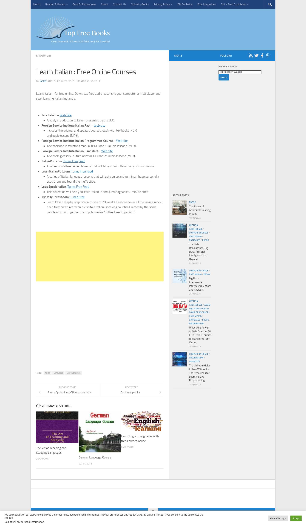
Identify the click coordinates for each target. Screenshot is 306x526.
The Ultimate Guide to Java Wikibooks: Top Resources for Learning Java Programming (200, 373)
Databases (194, 240)
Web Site (66, 115)
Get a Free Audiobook (233, 4)
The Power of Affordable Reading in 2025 (200, 210)
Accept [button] (296, 518)
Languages (44, 55)
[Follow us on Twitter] (256, 55)
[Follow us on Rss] (251, 55)
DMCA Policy (184, 4)
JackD (43, 81)
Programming (196, 323)
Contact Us (119, 4)
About (104, 4)
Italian (47, 373)
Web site (99, 125)
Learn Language (74, 373)
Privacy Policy (162, 4)
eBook (192, 202)
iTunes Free (70, 161)
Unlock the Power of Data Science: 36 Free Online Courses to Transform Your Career (200, 335)
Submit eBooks (140, 4)
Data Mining (195, 236)
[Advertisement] (100, 256)
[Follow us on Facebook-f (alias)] (262, 55)
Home (36, 4)
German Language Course (95, 457)
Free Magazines (206, 4)
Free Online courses (84, 4)
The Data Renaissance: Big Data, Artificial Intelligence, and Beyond (198, 252)
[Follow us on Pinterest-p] (268, 55)
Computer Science (198, 233)
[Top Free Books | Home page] (73, 29)
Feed (82, 161)
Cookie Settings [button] (278, 518)
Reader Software (55, 4)
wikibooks (194, 361)
